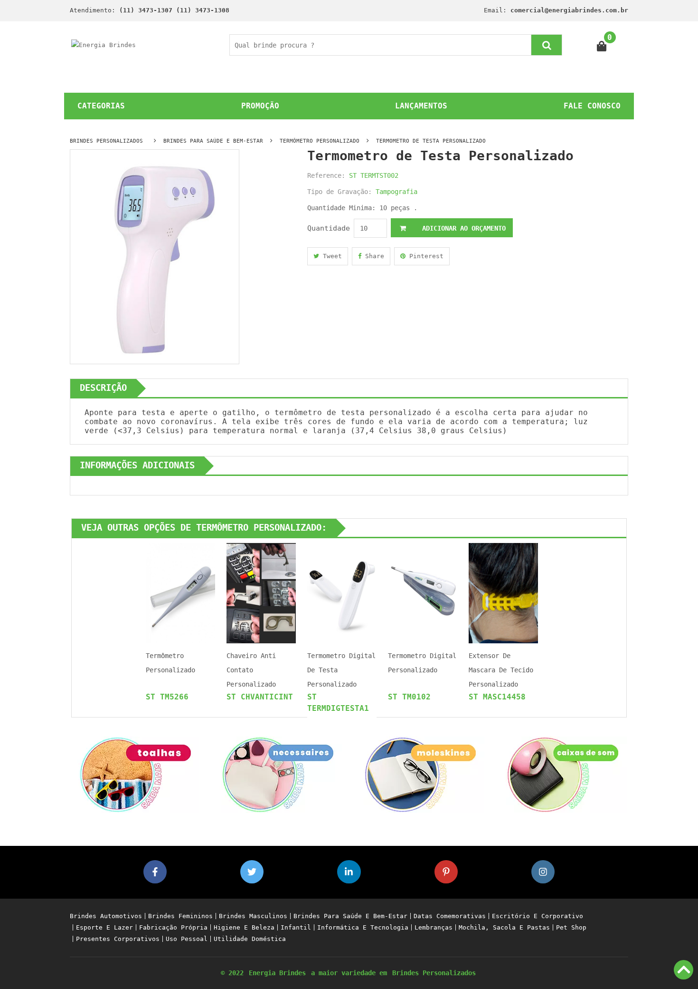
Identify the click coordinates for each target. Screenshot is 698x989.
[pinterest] (446, 871)
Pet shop (571, 927)
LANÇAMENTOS (421, 105)
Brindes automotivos (106, 916)
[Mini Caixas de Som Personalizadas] (563, 773)
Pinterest (424, 256)
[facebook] (155, 871)
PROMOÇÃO (260, 105)
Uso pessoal (187, 939)
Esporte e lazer (104, 927)
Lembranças (434, 927)
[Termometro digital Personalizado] (422, 592)
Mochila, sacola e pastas (504, 927)
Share (372, 256)
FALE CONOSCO (592, 105)
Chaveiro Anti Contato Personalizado (251, 670)
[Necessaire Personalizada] (278, 773)
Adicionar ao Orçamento (462, 228)
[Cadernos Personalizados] (420, 773)
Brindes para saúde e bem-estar (350, 916)
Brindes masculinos (253, 916)
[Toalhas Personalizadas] (135, 773)
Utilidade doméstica (250, 939)
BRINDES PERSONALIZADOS (106, 141)
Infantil (296, 927)
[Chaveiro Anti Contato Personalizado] (261, 592)
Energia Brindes (277, 973)
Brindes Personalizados (434, 973)
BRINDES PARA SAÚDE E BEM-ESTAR (213, 141)
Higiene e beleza (244, 927)
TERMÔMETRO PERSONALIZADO (319, 141)
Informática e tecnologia (362, 927)
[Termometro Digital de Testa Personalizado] (342, 592)
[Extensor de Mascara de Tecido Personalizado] (503, 592)
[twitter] (252, 871)
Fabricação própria (173, 927)
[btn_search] (546, 45)
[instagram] (543, 871)
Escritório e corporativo (537, 916)
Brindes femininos (180, 916)
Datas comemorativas (450, 916)
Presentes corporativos (118, 939)
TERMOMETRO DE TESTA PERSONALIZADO (431, 141)
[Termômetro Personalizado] (180, 592)
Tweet (330, 256)
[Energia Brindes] (103, 44)
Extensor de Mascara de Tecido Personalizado (501, 670)
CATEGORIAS (101, 105)
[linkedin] (348, 871)
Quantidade (328, 228)
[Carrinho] (602, 45)
